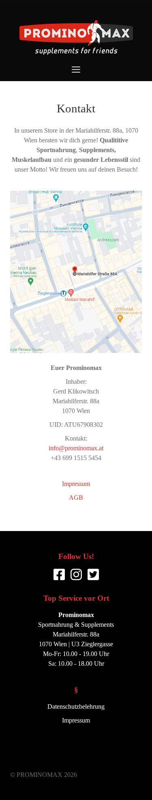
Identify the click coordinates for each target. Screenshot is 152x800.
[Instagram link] (76, 574)
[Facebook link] (59, 574)
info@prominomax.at (76, 448)
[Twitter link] (93, 574)
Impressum (76, 483)
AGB (76, 497)
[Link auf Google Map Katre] (76, 272)
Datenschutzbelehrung (76, 706)
